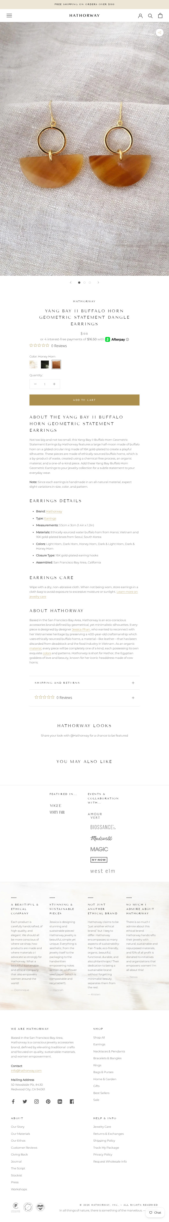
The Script (18, 1168)
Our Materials (20, 1133)
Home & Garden (104, 1079)
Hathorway (84, 301)
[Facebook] (13, 1101)
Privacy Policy (102, 1154)
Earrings (50, 518)
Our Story (17, 1126)
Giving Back (19, 1154)
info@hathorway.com (26, 1070)
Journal (16, 1161)
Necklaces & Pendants (109, 1051)
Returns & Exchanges (108, 1133)
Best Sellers (101, 1093)
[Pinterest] (48, 1101)
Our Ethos (18, 1140)
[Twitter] (25, 1101)
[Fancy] (71, 1101)
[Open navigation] (9, 15)
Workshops (19, 1189)
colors (47, 653)
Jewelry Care (102, 1126)
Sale (96, 1100)
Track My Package (106, 1147)
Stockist (16, 1175)
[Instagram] (36, 1101)
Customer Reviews (24, 1147)
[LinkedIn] (60, 1101)
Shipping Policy (104, 1140)
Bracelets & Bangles (107, 1058)
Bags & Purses (103, 1072)
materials (26, 952)
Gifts (96, 1086)
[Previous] (70, 282)
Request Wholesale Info (110, 1161)
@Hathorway (79, 735)
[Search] (150, 15)
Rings (97, 1065)
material (35, 648)
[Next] (98, 282)
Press (14, 1182)
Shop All (99, 1037)
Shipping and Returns (57, 682)
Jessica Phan (81, 629)
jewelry (54, 952)
